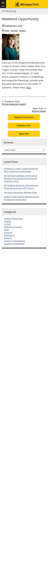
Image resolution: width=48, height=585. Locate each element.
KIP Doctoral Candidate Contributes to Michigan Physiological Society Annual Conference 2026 (20, 178)
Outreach (14, 30)
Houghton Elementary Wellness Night (20, 192)
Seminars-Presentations (14, 241)
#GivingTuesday (39, 111)
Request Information (23, 117)
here (28, 87)
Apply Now (24, 133)
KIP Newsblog (9, 11)
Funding (7, 221)
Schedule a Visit (24, 125)
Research (22, 30)
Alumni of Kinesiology (13, 218)
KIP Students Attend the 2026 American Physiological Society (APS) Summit (21, 187)
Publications (9, 235)
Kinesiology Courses (13, 227)
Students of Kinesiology (14, 243)
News (7, 30)
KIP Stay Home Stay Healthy (14, 104)
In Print (7, 224)
